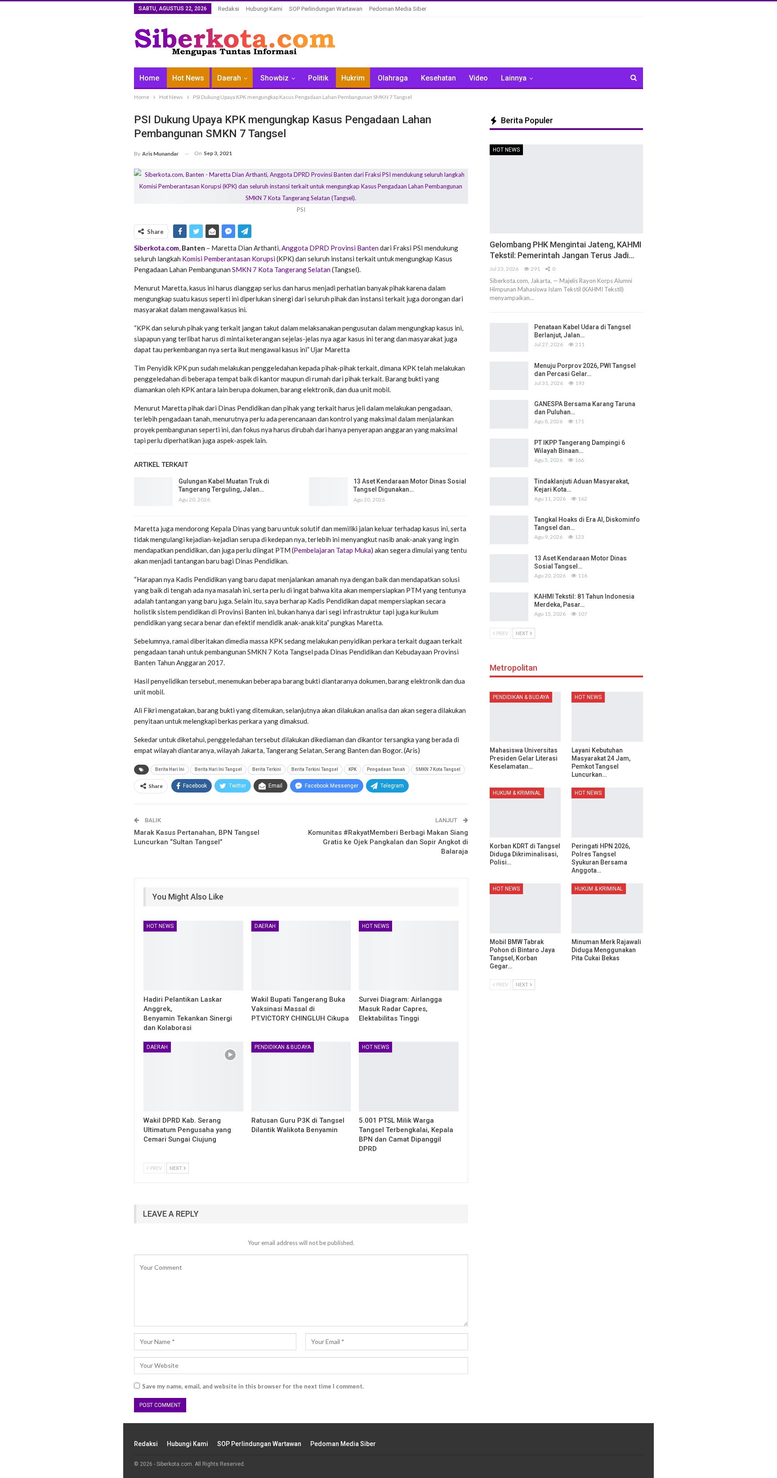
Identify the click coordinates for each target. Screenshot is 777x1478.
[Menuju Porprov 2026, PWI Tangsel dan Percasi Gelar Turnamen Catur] (509, 376)
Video (478, 78)
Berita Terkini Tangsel (314, 769)
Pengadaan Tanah (386, 769)
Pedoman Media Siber (397, 8)
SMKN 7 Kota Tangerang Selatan (281, 269)
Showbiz (274, 78)
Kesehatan (438, 78)
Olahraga (393, 78)
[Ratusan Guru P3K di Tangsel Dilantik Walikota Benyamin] (301, 1076)
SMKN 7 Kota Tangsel (437, 769)
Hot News (188, 78)
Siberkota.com (156, 248)
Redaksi (228, 8)
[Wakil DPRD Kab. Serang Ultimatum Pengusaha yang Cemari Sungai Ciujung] (193, 1076)
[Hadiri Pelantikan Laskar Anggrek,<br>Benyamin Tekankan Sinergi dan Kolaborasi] (193, 955)
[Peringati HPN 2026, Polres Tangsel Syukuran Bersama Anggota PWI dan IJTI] (607, 813)
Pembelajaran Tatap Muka (332, 550)
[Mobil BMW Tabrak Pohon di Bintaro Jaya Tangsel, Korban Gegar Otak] (525, 908)
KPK (352, 769)
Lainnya (514, 78)
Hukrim (353, 78)
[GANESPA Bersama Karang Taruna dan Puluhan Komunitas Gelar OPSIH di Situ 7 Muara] (509, 414)
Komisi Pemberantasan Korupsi (228, 259)
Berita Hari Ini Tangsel (218, 769)
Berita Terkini (266, 769)
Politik (318, 78)
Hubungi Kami (264, 8)
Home (149, 78)
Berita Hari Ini (169, 769)
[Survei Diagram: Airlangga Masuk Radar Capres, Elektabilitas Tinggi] (409, 955)
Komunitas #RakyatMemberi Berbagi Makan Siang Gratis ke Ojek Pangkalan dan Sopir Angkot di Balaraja (388, 842)
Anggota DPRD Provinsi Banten (330, 248)
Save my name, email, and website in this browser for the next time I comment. (253, 1386)
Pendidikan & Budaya (283, 1047)
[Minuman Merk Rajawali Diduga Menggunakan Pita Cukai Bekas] (607, 908)
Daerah (229, 78)
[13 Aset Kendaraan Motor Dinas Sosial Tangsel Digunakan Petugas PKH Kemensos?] (328, 491)
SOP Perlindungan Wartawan (325, 8)
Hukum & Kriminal (517, 793)
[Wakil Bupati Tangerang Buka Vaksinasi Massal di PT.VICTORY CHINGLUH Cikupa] (301, 955)
